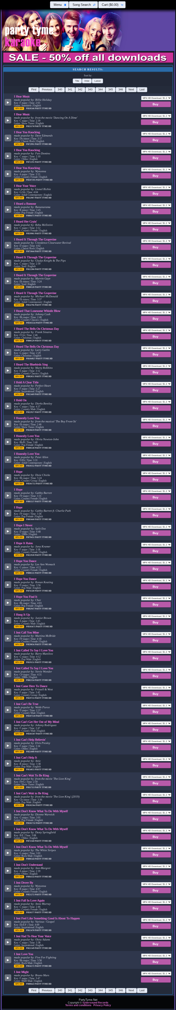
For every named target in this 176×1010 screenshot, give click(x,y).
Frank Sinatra (43, 332)
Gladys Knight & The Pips (50, 260)
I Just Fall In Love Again (29, 900)
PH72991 (30, 144)
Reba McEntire (44, 224)
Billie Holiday (43, 99)
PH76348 (30, 591)
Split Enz (40, 528)
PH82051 (30, 376)
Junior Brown (43, 618)
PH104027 (31, 359)
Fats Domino (42, 153)
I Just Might (21, 972)
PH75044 (30, 251)
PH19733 (30, 698)
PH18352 (30, 466)
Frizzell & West (44, 689)
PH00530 (30, 448)
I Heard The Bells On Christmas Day (36, 328)
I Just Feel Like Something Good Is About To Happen (47, 918)
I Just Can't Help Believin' (30, 739)
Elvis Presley (42, 743)
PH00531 (30, 573)
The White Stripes (45, 850)
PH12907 (30, 198)
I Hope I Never (23, 525)
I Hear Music (22, 96)
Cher (38, 600)
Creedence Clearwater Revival (53, 242)
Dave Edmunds (44, 135)
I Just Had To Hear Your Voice (32, 936)
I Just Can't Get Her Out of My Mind (36, 721)
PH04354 (30, 877)
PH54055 (30, 769)
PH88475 (30, 216)
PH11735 (30, 787)
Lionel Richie (43, 189)
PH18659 (30, 430)
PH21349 (30, 948)
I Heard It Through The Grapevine (35, 239)
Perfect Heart (43, 385)
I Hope (18, 471)
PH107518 (31, 716)
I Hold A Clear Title (26, 382)
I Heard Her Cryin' (25, 221)
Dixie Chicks (42, 475)
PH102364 (31, 805)
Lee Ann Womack (45, 564)
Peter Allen (41, 457)
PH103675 (31, 627)
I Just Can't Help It (25, 757)
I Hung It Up (22, 614)
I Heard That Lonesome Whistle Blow (37, 311)
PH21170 (30, 126)
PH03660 (30, 519)
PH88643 (30, 984)
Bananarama (42, 207)
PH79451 (30, 537)
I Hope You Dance (25, 561)
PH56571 (30, 966)
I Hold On (20, 400)
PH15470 (30, 930)
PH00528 (30, 287)
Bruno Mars (42, 975)
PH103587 (31, 734)
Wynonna (40, 171)
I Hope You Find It (25, 596)
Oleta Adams (42, 939)
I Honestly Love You (26, 418)
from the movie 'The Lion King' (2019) (57, 796)
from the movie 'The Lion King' (53, 778)
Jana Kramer (42, 546)
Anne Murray (43, 903)
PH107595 (31, 180)
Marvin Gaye (42, 278)
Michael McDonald (46, 296)
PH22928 (30, 555)
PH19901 (30, 233)
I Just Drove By (23, 882)
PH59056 (30, 644)
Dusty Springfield (45, 832)
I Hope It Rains (23, 543)
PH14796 (30, 305)
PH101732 (31, 823)
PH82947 (30, 609)
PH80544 (30, 859)
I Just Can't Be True (26, 704)
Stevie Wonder (43, 671)
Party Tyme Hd (43, 108)
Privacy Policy (102, 1005)
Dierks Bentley (43, 403)
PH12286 (30, 269)
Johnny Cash (42, 314)
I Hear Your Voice (25, 185)
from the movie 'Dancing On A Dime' (56, 117)
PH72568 (30, 841)
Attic (38, 760)
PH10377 (30, 912)
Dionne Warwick (45, 814)
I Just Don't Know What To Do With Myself (41, 811)
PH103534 (31, 323)
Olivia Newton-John (47, 439)
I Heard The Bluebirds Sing (31, 364)
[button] (59, 4)
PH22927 (30, 412)
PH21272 (30, 895)
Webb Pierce (42, 707)
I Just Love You (23, 954)
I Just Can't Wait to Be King (31, 793)
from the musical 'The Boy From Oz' (55, 421)
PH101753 (31, 484)
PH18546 (30, 108)
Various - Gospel (45, 921)
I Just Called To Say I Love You (33, 650)
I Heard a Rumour (25, 203)
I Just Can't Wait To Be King (31, 775)
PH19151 (30, 662)
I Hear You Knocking (27, 132)
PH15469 (30, 394)
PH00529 (30, 341)
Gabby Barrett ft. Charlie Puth (53, 510)
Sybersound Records (95, 1002)
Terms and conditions (78, 1005)
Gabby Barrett (43, 492)
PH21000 (30, 752)
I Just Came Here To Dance (30, 686)
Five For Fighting (45, 957)
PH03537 (30, 501)
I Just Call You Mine (26, 632)
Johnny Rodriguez (45, 725)
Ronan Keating (44, 582)
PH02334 (30, 680)
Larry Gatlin (42, 350)
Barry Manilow (44, 653)
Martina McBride (45, 635)
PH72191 (30, 162)
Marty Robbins (44, 367)
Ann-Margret (42, 868)
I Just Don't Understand (28, 864)
